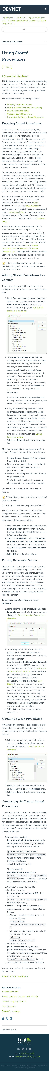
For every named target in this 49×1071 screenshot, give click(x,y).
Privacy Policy (23, 1068)
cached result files (15, 212)
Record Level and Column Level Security (20, 996)
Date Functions (8, 1006)
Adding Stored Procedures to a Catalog (24, 107)
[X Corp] (7, 1018)
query (35, 202)
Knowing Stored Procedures (19, 104)
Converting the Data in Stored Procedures (25, 117)
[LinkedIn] (11, 1018)
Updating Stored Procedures (19, 114)
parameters (41, 668)
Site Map (32, 1068)
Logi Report (20, 18)
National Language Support (14, 1001)
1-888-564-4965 (26, 1054)
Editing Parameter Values (18, 111)
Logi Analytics (7, 18)
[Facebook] (3, 1018)
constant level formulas (20, 671)
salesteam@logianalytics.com (27, 1056)
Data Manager (32, 206)
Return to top (8, 1029)
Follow (7, 67)
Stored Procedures (10, 991)
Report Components (11, 1011)
